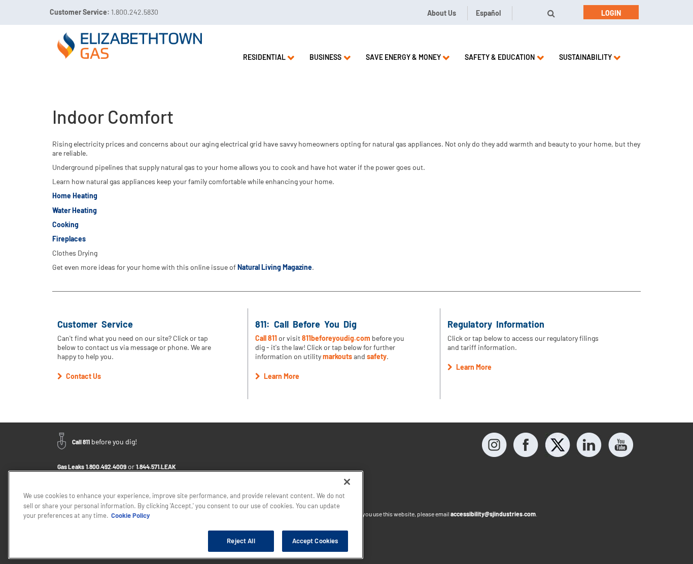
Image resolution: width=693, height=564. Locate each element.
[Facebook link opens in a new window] (526, 445)
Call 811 (267, 338)
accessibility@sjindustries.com (493, 513)
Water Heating (74, 210)
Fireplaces (69, 238)
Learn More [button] (280, 376)
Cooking (65, 224)
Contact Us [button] (82, 376)
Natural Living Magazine (274, 267)
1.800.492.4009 (106, 466)
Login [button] (611, 13)
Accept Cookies (315, 541)
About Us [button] (441, 13)
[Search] (551, 13)
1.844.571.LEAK (156, 466)
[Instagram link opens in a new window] (494, 445)
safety (377, 356)
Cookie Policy (130, 515)
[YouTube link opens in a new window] (620, 445)
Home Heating (74, 195)
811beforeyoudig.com (336, 338)
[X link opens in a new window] (557, 445)
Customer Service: (104, 12)
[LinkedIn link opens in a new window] (589, 445)
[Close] (347, 482)
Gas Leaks (70, 466)
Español (488, 13)
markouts (337, 356)
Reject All (241, 541)
